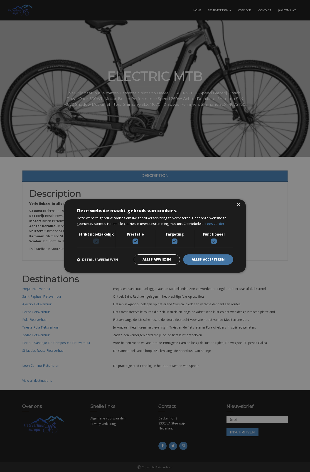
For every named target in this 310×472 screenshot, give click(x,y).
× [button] (238, 204)
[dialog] (155, 236)
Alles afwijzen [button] (157, 259)
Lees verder (214, 223)
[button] (97, 260)
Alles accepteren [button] (208, 259)
